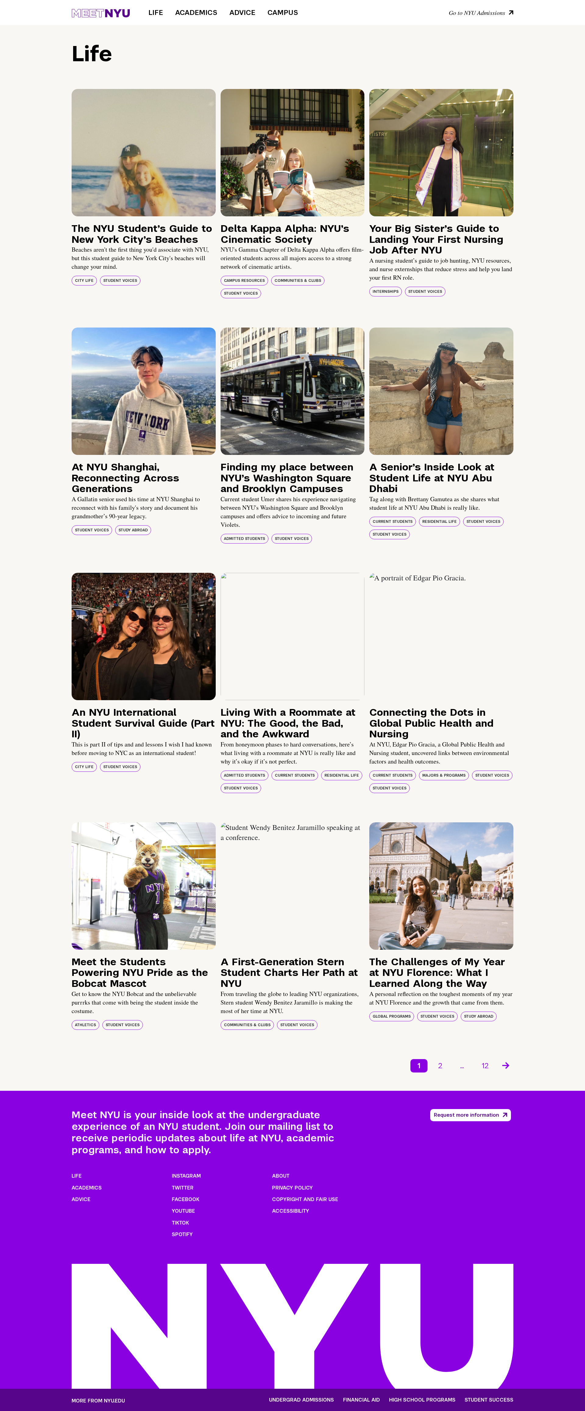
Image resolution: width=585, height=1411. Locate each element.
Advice (242, 12)
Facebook (185, 1199)
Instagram (186, 1176)
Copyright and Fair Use (305, 1199)
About (280, 1176)
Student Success (489, 1400)
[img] (144, 152)
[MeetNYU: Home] (101, 12)
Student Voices (120, 280)
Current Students (393, 521)
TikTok (180, 1223)
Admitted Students (244, 538)
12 (485, 1065)
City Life (84, 280)
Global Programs (392, 1016)
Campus (283, 12)
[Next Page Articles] (506, 1065)
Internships (386, 291)
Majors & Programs (444, 775)
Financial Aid (361, 1400)
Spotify (182, 1234)
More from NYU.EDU (98, 1401)
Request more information (466, 1115)
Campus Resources (244, 280)
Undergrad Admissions (301, 1400)
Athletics (85, 1025)
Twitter (182, 1188)
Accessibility (290, 1211)
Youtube (183, 1211)
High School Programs (422, 1400)
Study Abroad (133, 530)
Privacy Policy (292, 1188)
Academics (196, 12)
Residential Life (439, 521)
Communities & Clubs (298, 280)
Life (155, 12)
